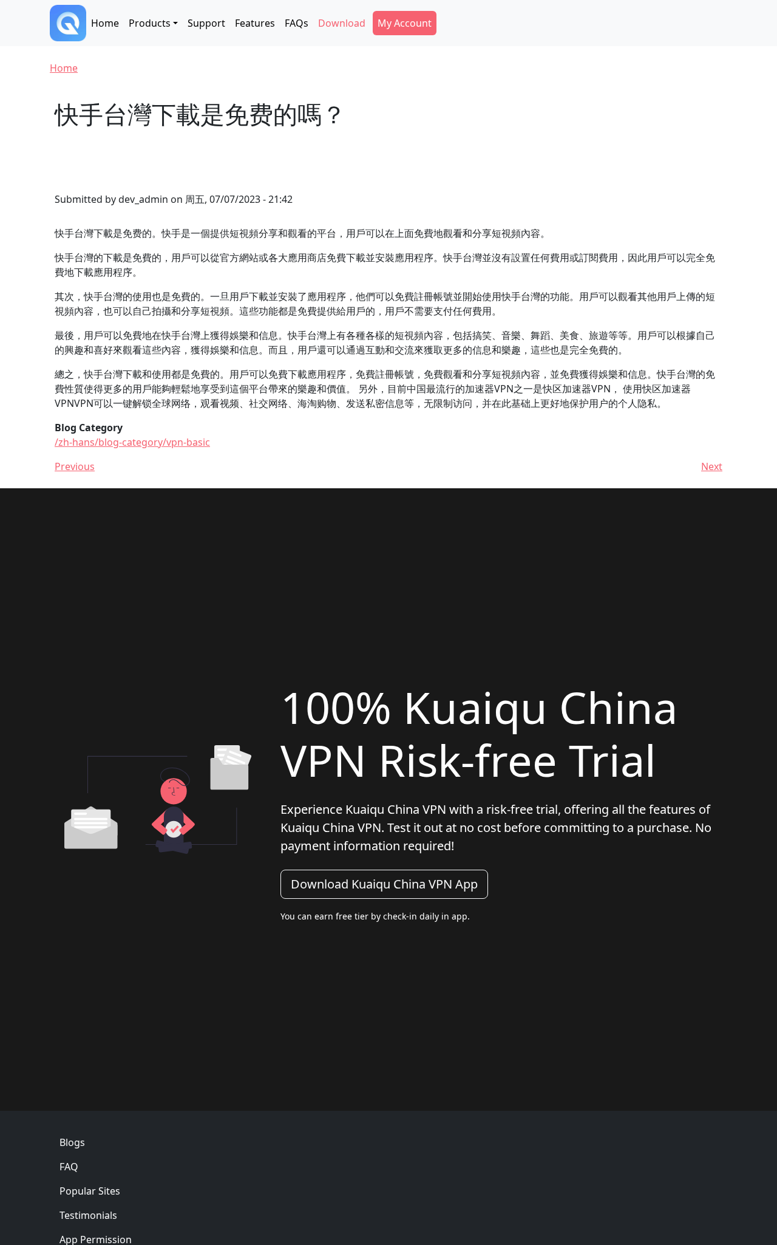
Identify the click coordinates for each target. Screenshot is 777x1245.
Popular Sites (89, 1191)
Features (255, 23)
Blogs (72, 1142)
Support (206, 23)
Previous (75, 466)
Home (105, 23)
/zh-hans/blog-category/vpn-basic (132, 442)
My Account (405, 23)
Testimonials (88, 1215)
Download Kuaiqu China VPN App (384, 884)
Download (341, 23)
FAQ (68, 1166)
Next (711, 466)
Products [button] (150, 23)
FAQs (296, 23)
